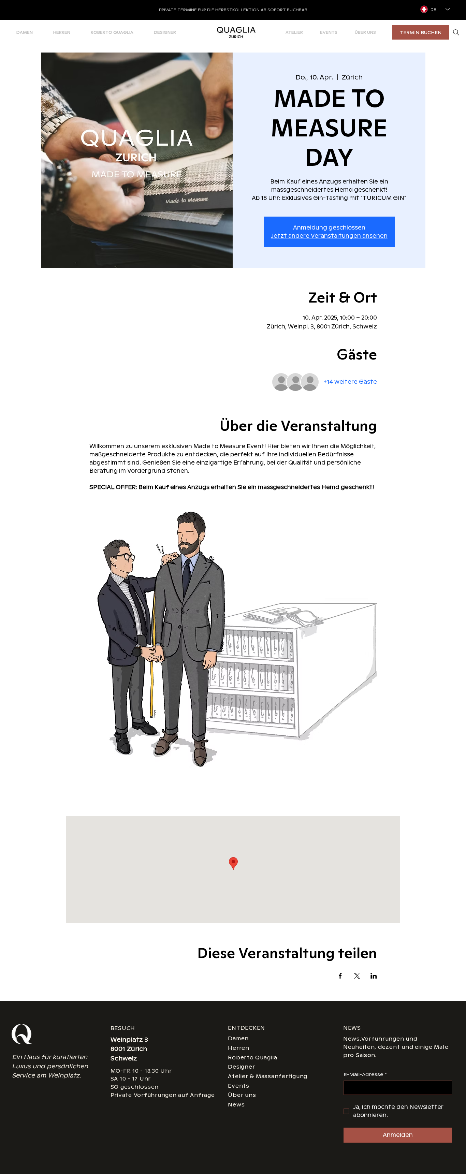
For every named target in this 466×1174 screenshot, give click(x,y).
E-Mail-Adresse (365, 1074)
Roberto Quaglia (252, 1057)
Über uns (242, 1095)
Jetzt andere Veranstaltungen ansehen (329, 235)
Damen (238, 1038)
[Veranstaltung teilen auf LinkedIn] (373, 976)
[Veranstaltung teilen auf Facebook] (340, 976)
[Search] (456, 32)
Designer (241, 1066)
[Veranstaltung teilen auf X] (357, 976)
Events (238, 1086)
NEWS (352, 1028)
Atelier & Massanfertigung (267, 1076)
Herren (238, 1048)
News (236, 1104)
